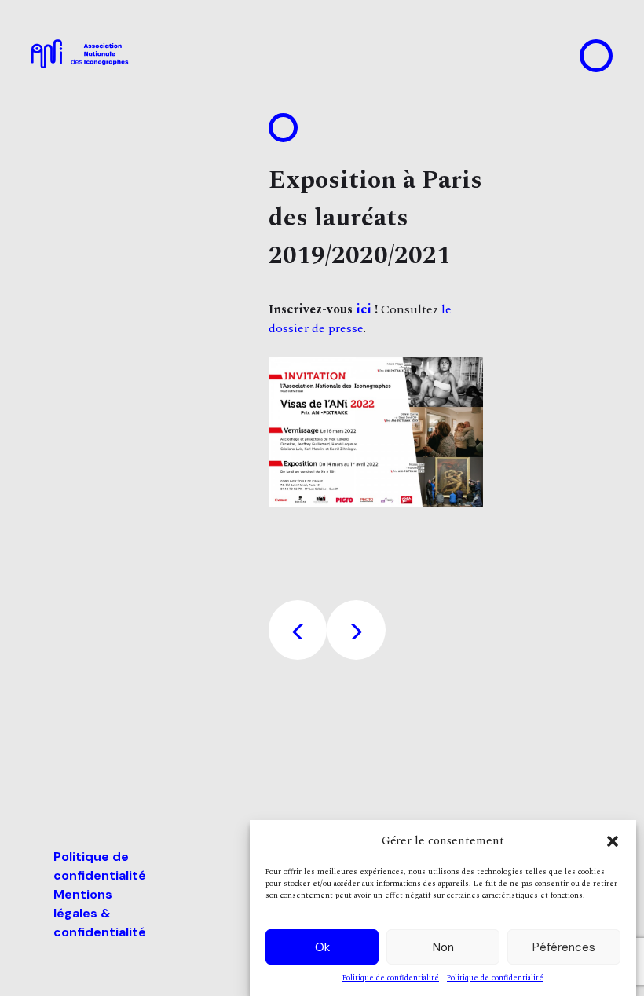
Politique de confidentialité (390, 978)
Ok (322, 947)
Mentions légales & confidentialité (99, 913)
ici (363, 309)
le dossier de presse (360, 319)
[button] (612, 841)
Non (443, 947)
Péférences (563, 947)
